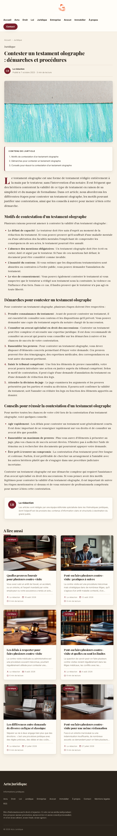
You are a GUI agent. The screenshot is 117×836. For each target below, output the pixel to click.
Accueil (7, 19)
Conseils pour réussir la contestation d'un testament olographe (41, 165)
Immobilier (80, 19)
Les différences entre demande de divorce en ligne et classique (26, 726)
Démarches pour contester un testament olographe (36, 161)
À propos (93, 19)
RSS (5, 803)
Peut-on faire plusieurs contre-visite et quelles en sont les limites (84, 651)
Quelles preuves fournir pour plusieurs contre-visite (24, 577)
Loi (32, 19)
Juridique (42, 19)
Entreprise (55, 19)
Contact (10, 26)
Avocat (67, 19)
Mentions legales (102, 799)
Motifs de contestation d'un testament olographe (34, 156)
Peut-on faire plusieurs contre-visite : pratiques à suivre (83, 577)
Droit (25, 19)
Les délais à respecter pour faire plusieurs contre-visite (24, 651)
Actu (16, 19)
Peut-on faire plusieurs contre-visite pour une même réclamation (85, 726)
